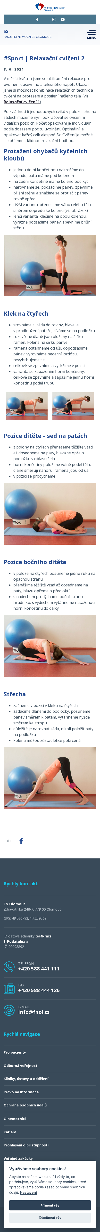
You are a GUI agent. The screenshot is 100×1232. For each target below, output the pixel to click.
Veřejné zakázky (18, 1158)
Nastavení (28, 1192)
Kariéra (10, 1132)
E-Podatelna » (16, 941)
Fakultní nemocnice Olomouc (27, 34)
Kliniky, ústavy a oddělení (26, 1078)
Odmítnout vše (50, 1217)
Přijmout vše (50, 1205)
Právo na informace (21, 1092)
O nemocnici (15, 1118)
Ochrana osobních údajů (25, 1105)
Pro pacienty (15, 1052)
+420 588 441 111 (39, 968)
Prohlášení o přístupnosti (26, 1145)
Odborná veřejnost (20, 1065)
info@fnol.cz (34, 1012)
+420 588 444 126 (39, 990)
